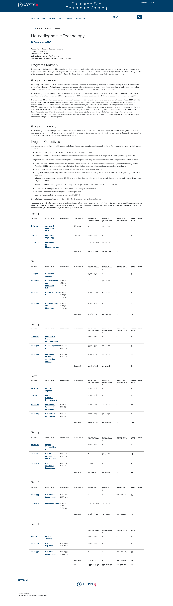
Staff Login (23, 580)
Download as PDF (42, 42)
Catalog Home (148, 3)
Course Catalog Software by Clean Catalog (32, 595)
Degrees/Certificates (61, 18)
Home (33, 28)
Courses (80, 18)
